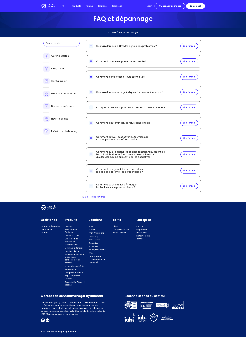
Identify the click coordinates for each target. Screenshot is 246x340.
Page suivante (98, 196)
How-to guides (59, 118)
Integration (57, 68)
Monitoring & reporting (64, 93)
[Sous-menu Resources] (123, 6)
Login (149, 5)
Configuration (59, 81)
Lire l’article (189, 46)
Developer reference (62, 106)
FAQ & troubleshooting (64, 131)
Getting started (60, 55)
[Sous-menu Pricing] (94, 6)
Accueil (112, 32)
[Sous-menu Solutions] (107, 6)
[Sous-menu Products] (82, 6)
